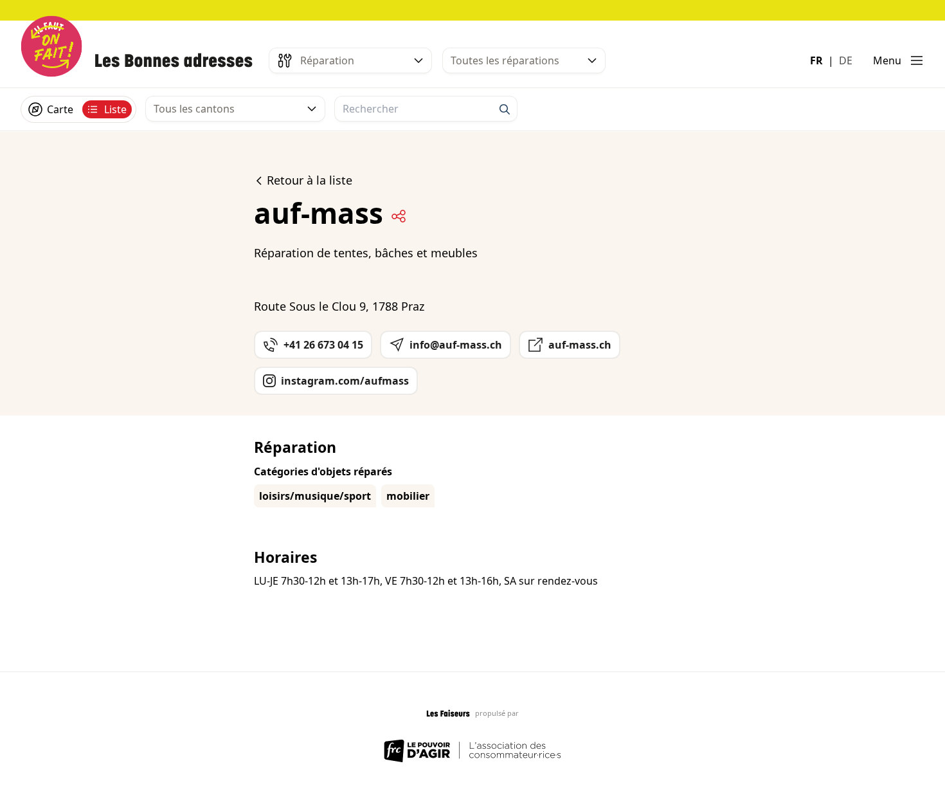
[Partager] (398, 216)
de (845, 60)
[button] (898, 60)
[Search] (505, 109)
